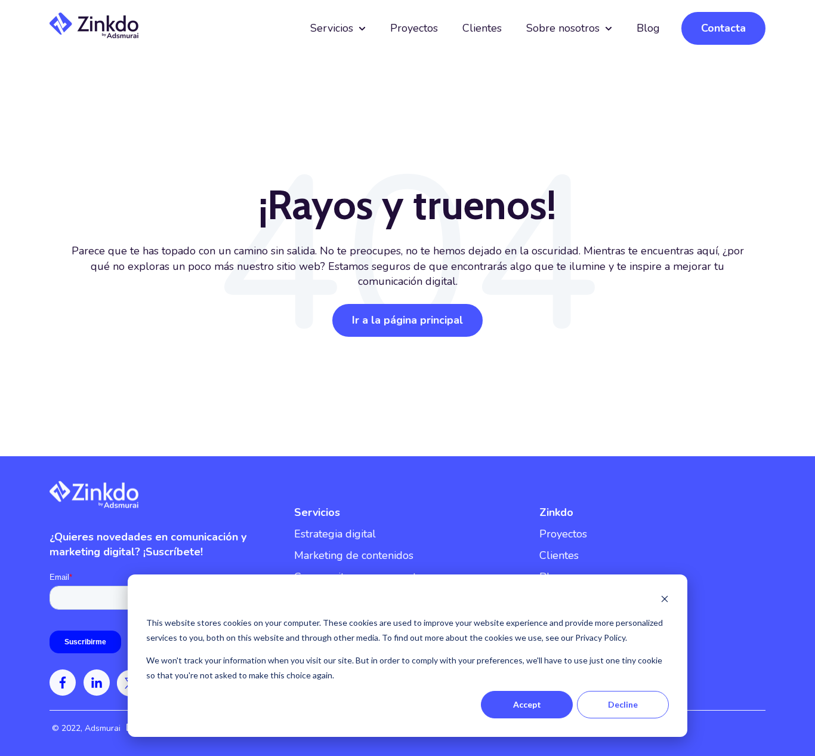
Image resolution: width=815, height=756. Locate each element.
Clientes (482, 28)
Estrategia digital (335, 534)
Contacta (723, 28)
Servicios (331, 28)
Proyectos (414, 28)
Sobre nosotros (563, 28)
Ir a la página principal (407, 320)
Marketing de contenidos (353, 555)
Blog (648, 28)
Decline (623, 704)
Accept (527, 704)
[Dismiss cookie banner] (664, 600)
